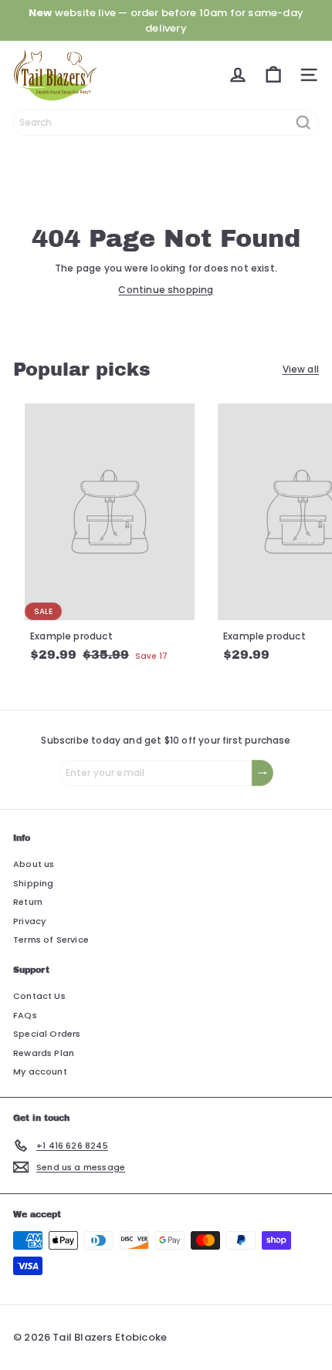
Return (27, 902)
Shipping (33, 883)
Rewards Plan (43, 1053)
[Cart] (273, 74)
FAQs (25, 1015)
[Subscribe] (262, 773)
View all (301, 369)
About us (33, 864)
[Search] (303, 123)
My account (40, 1071)
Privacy (29, 921)
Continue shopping (165, 289)
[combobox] (166, 123)
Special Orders (47, 1034)
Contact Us (39, 996)
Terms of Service (51, 939)
